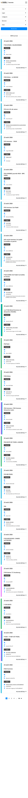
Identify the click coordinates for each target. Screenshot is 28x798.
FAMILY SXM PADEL (10, 359)
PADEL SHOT (8, 157)
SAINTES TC (8, 556)
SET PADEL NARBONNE (11, 652)
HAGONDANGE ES (10, 620)
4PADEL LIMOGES (9, 522)
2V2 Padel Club (9, 257)
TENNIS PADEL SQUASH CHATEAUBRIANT (15, 684)
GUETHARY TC (9, 391)
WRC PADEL (8, 191)
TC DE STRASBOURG (10, 588)
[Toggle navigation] (26, 2)
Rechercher (14, 28)
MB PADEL (8, 490)
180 (19, 698)
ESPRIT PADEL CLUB (10, 93)
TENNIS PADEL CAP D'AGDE (12, 327)
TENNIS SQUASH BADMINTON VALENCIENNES (16, 125)
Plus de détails (20, 67)
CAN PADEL (8, 223)
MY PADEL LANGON (10, 458)
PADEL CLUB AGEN (10, 425)
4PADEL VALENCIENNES (11, 60)
